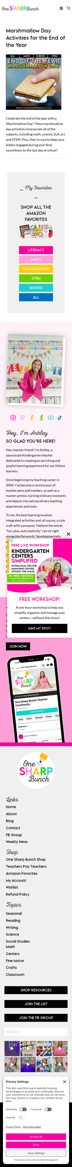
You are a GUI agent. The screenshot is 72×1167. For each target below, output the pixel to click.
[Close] (68, 534)
